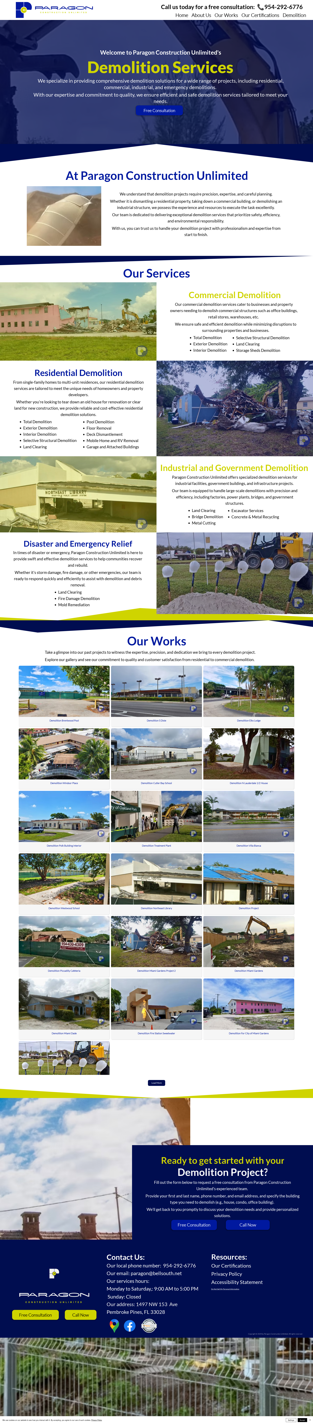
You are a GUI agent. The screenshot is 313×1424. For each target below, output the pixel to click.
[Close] (310, 1420)
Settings (291, 1420)
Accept (302, 1420)
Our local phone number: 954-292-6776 (151, 1266)
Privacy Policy (226, 1274)
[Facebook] (129, 1326)
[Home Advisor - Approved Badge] (149, 1326)
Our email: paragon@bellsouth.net (144, 1273)
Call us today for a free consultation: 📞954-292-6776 (232, 6)
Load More (156, 1082)
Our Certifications (231, 1266)
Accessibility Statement (237, 1282)
